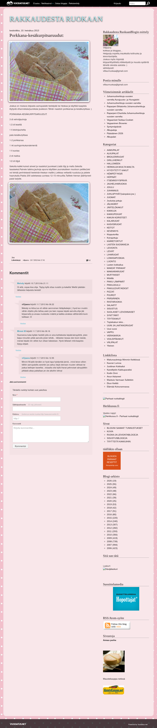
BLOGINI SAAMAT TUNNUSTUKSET (125, 428)
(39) (111, 498)
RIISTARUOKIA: (114, 302)
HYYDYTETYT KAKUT (118, 170)
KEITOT (111, 228)
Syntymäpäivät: (114, 127)
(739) (112, 541)
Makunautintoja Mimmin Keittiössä (123, 360)
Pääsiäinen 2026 (115, 133)
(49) (111, 487)
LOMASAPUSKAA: (116, 258)
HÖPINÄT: (112, 177)
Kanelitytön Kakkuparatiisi (119, 370)
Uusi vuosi (112, 329)
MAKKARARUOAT (115, 271)
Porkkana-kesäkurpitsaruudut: (37, 35)
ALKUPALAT (113, 153)
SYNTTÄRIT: (113, 315)
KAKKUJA (111, 211)
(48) (111, 491)
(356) (112, 535)
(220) (112, 518)
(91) (111, 511)
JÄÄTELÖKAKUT (115, 207)
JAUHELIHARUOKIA (117, 184)
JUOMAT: (111, 197)
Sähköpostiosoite (27, 404)
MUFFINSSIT (113, 275)
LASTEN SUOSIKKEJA (118, 244)
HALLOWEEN (113, 163)
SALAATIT (112, 305)
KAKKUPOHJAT (114, 214)
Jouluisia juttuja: (114, 201)
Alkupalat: (111, 137)
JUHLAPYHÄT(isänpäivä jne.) (121, 194)
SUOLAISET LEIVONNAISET (121, 312)
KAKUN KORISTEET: (117, 217)
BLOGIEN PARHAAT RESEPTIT (112, 459)
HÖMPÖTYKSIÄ (115, 174)
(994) (112, 545)
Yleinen (110, 346)
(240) (112, 521)
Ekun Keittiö (112, 383)
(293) (112, 531)
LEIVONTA (112, 248)
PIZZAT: (111, 292)
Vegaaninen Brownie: (117, 123)
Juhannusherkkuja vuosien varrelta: (124, 103)
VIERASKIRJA (114, 335)
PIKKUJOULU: (114, 285)
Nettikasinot (46, 3)
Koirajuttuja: (112, 238)
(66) (111, 494)
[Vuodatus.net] (18, 724)
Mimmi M (21, 331)
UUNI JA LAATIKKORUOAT (120, 325)
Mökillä (110, 278)
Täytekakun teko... (116, 322)
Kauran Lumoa (114, 363)
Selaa (61, 3)
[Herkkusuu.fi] (121, 416)
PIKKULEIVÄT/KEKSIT (118, 288)
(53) (111, 504)
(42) (111, 508)
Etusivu (36, 3)
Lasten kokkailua (115, 265)
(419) (112, 538)
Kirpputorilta (113, 234)
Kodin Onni (112, 373)
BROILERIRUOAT (115, 157)
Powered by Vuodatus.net (137, 724)
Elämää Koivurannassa (118, 387)
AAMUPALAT (113, 150)
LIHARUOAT (113, 255)
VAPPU (110, 332)
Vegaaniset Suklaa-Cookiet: (120, 120)
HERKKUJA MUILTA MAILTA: (121, 167)
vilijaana (26, 358)
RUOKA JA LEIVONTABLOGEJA (122, 435)
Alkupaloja (112, 130)
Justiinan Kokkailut (116, 366)
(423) (112, 548)
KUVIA (110, 431)
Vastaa (18, 296)
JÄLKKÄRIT (112, 204)
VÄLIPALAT (112, 342)
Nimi (15, 395)
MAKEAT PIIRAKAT (116, 268)
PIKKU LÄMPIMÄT (116, 282)
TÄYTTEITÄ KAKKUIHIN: (119, 441)
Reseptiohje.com (112, 465)
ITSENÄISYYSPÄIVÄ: (117, 180)
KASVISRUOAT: (114, 224)
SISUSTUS (112, 309)
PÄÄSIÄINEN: (113, 298)
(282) (112, 528)
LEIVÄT (110, 251)
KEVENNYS (112, 231)
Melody (20, 283)
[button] (53, 3)
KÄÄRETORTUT (115, 241)
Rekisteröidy (74, 3)
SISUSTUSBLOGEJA (117, 438)
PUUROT (111, 295)
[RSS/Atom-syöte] (117, 625)
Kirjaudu (117, 3)
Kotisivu (36, 414)
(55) (111, 484)
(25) (111, 501)
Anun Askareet (114, 376)
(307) (112, 525)
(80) (111, 514)
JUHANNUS (112, 190)
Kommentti (17, 423)
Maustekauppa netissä (114, 679)
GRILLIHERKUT (115, 160)
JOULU (110, 187)
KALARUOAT (113, 221)
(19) (111, 481)
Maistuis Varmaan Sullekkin (120, 380)
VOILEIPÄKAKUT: (115, 339)
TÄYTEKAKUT (114, 319)
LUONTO (111, 261)
